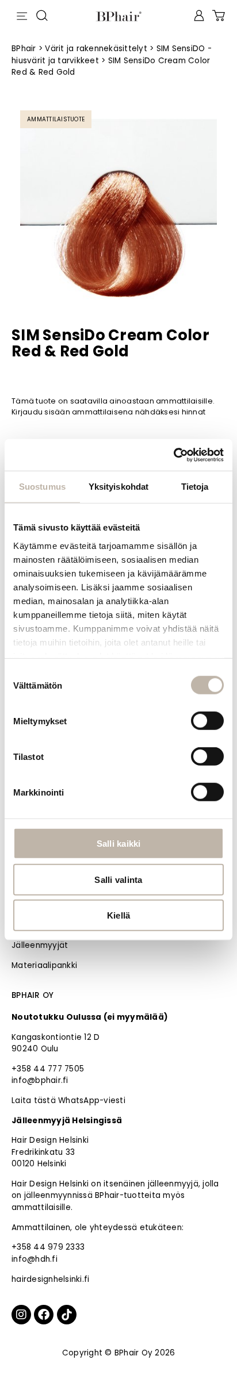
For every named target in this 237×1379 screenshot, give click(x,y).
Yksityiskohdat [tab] (118, 486)
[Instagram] (21, 1314)
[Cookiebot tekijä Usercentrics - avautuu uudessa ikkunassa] (173, 454)
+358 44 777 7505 (48, 1068)
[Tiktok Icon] (67, 1314)
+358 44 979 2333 (48, 1247)
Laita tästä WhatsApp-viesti (68, 1100)
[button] (22, 14)
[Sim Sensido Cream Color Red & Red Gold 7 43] (118, 208)
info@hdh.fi (35, 1259)
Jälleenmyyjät (40, 945)
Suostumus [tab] (42, 486)
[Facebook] (43, 1314)
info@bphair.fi (40, 1080)
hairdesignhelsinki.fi (50, 1279)
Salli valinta (118, 879)
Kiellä (119, 915)
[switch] (207, 721)
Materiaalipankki (44, 965)
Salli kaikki (119, 843)
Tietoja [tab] (195, 486)
